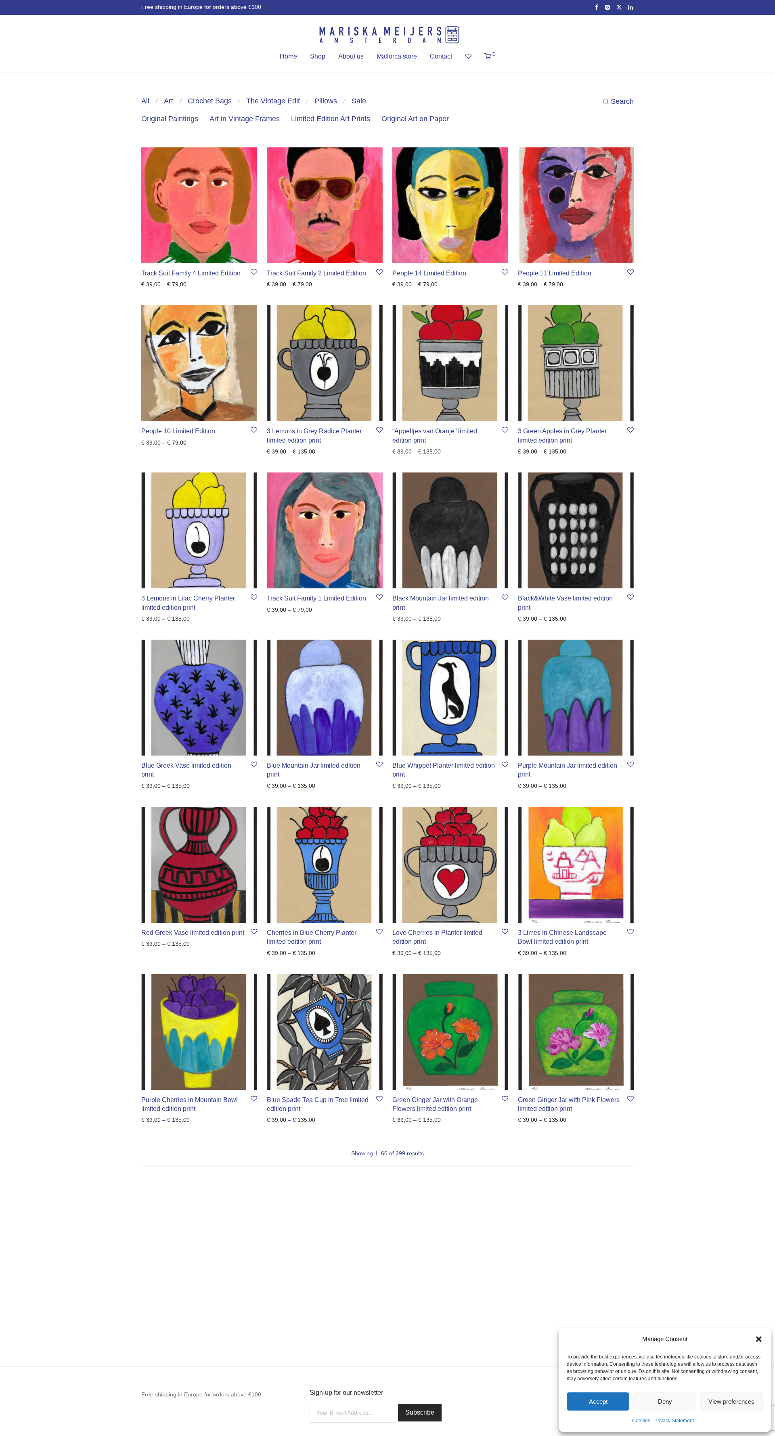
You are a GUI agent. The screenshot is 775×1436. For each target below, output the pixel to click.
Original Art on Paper (415, 119)
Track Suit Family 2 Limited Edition (316, 273)
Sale (359, 101)
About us (351, 56)
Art (168, 101)
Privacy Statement (674, 1420)
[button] (759, 1339)
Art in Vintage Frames (244, 119)
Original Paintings (169, 119)
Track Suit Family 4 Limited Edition (191, 273)
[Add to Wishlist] (254, 272)
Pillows (325, 101)
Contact (441, 56)
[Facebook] (596, 7)
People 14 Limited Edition (429, 273)
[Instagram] (607, 7)
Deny (665, 1401)
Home (288, 56)
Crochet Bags (210, 101)
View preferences (731, 1401)
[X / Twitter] (619, 7)
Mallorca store (397, 56)
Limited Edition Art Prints (330, 119)
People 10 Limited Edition (178, 431)
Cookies (641, 1420)
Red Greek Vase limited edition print (192, 932)
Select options (157, 284)
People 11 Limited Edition (554, 273)
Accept (598, 1401)
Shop (317, 56)
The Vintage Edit (273, 101)
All (145, 101)
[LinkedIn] (631, 7)
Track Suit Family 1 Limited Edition (316, 598)
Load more (387, 1178)
